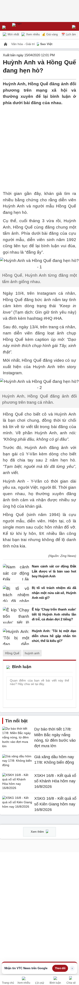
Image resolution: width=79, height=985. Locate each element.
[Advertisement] (39, 145)
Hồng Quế (12, 653)
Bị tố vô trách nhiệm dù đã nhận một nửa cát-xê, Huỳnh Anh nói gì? (54, 593)
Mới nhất (13, 34)
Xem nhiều (32, 34)
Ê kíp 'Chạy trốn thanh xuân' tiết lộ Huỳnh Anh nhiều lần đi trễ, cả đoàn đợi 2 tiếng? (54, 614)
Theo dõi (60, 968)
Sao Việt (46, 44)
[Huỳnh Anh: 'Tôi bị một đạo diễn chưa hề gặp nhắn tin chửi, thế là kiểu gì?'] (16, 637)
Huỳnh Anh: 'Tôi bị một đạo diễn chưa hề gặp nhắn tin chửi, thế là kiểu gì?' (54, 636)
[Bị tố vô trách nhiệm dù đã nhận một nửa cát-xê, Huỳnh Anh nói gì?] (16, 593)
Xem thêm (38, 831)
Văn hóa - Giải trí (23, 44)
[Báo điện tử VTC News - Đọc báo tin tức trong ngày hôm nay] (27, 26)
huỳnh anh (32, 653)
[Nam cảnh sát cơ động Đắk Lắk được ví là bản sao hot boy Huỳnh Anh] (16, 572)
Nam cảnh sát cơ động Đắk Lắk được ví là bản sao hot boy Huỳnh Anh (54, 571)
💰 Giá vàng (50, 34)
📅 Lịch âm (68, 34)
